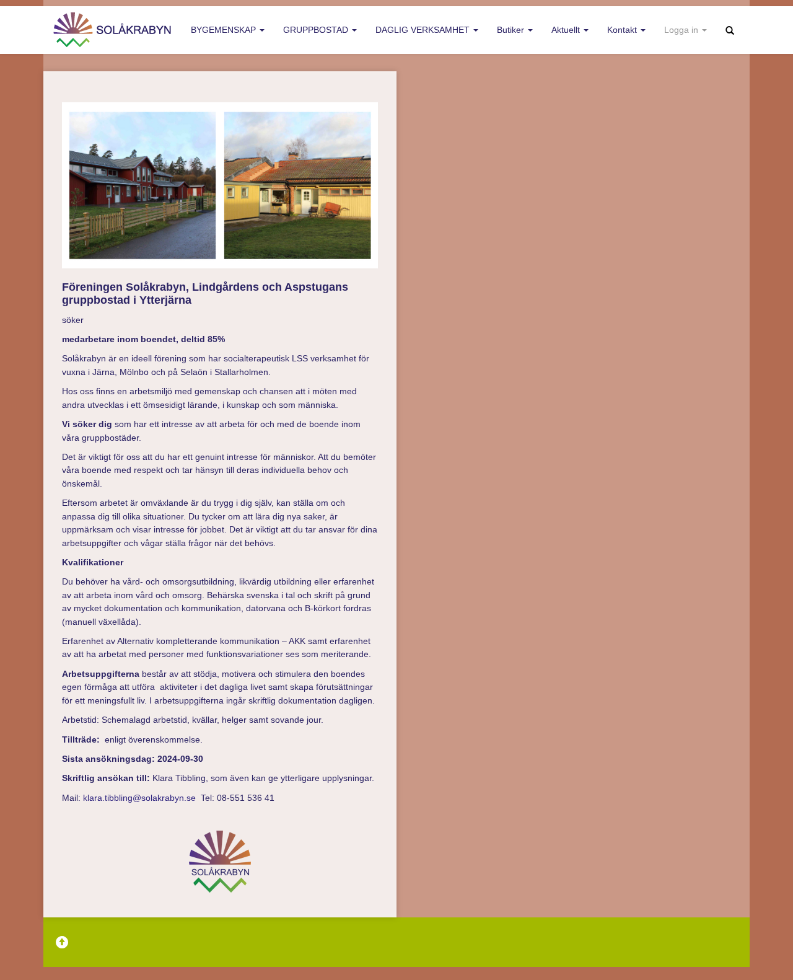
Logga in (682, 30)
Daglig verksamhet (423, 30)
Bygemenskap (224, 30)
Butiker (512, 30)
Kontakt (623, 30)
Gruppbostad (317, 30)
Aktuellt (566, 30)
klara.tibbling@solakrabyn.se (139, 798)
